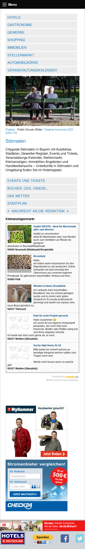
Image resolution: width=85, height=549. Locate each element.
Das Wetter (18, 195)
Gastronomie (19, 24)
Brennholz (39, 256)
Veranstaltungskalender (32, 70)
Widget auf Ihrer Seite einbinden (62, 380)
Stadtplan (17, 203)
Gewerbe (16, 32)
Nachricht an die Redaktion (38, 211)
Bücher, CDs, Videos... (27, 188)
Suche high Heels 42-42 (47, 345)
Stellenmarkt (20, 55)
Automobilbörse (22, 62)
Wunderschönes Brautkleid (49, 286)
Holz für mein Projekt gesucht (50, 315)
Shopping (16, 39)
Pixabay (10, 129)
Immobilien (17, 47)
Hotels (14, 17)
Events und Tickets (26, 180)
